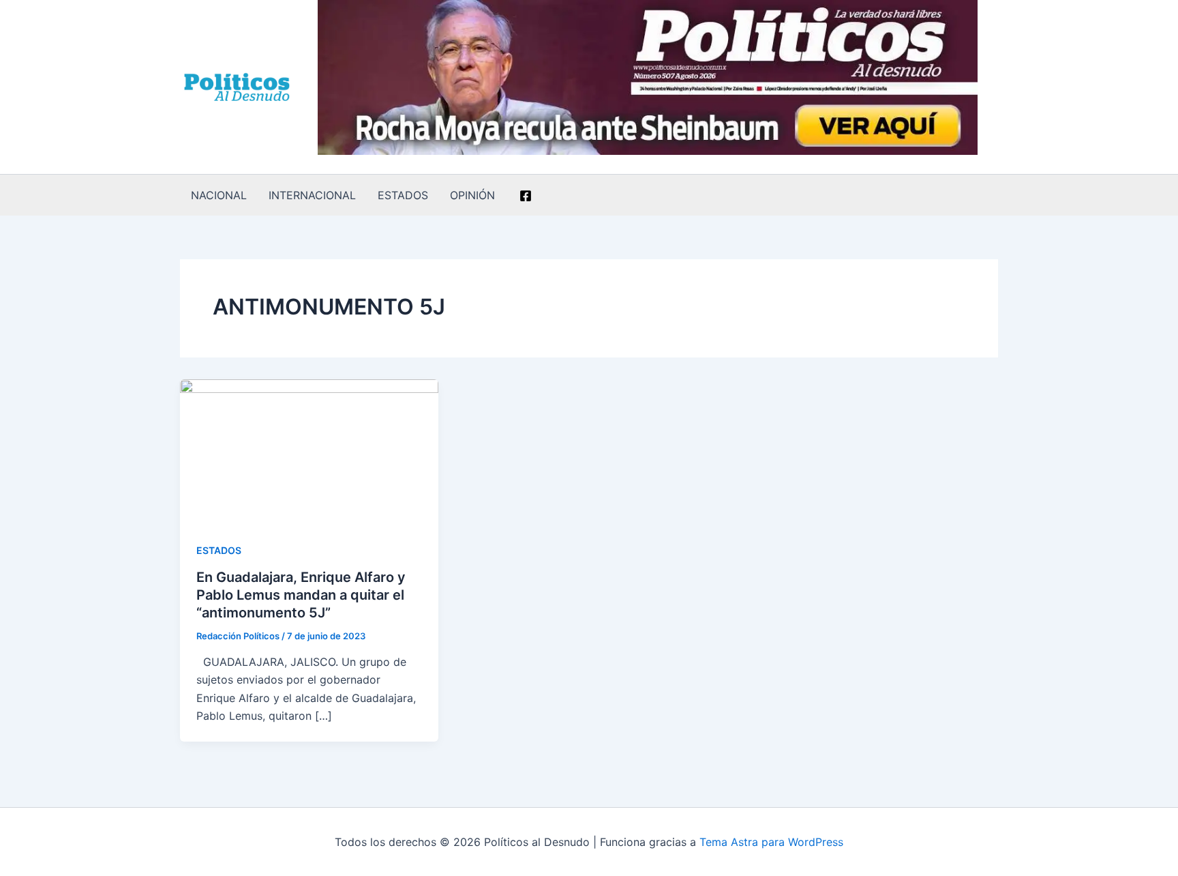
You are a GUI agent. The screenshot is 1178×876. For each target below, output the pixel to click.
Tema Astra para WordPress (771, 842)
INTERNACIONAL (312, 195)
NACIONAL (219, 195)
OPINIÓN (472, 195)
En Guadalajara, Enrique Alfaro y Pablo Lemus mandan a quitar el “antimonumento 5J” (301, 595)
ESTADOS (403, 195)
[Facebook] (525, 196)
